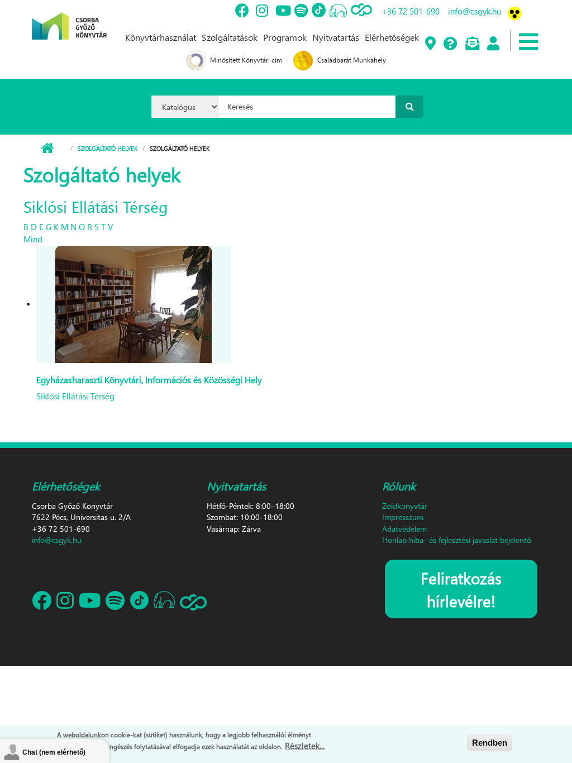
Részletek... (305, 745)
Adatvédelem (404, 528)
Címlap (47, 149)
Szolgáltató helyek (107, 148)
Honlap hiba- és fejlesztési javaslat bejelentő (456, 540)
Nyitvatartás (335, 37)
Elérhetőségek (392, 37)
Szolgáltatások (230, 37)
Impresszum (402, 517)
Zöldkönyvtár (404, 505)
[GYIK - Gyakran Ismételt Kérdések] (450, 44)
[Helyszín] (430, 44)
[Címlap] (69, 18)
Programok (285, 37)
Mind (32, 239)
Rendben (489, 742)
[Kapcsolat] (472, 44)
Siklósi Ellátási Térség (75, 396)
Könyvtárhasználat (160, 37)
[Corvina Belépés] (493, 44)
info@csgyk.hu (474, 11)
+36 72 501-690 (411, 11)
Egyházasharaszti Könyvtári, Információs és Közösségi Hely (149, 379)
